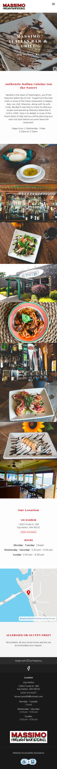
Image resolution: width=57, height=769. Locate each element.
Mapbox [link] (24, 618)
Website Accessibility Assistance (28, 753)
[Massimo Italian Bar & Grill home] (14, 7)
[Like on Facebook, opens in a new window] (28, 669)
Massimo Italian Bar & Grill (28, 737)
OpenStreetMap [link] (35, 618)
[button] (28, 163)
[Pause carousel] (55, 69)
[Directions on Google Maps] (28, 595)
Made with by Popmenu (22, 660)
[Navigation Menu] (53, 4)
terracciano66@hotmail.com (28, 696)
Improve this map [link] (48, 618)
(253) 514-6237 (28, 693)
